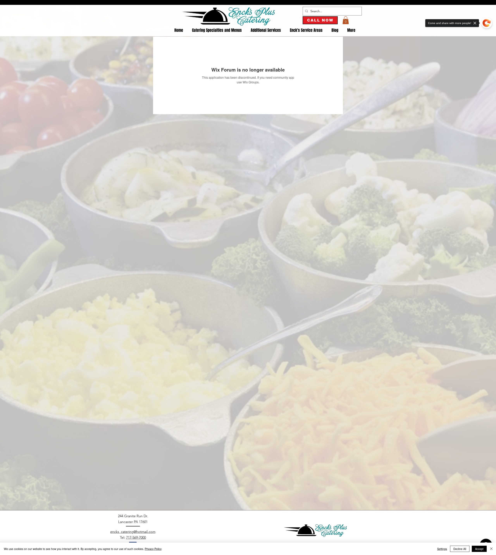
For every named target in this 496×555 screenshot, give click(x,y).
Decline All (459, 549)
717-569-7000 (136, 537)
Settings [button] (442, 549)
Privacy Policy (153, 549)
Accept (479, 549)
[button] (345, 20)
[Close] (491, 549)
